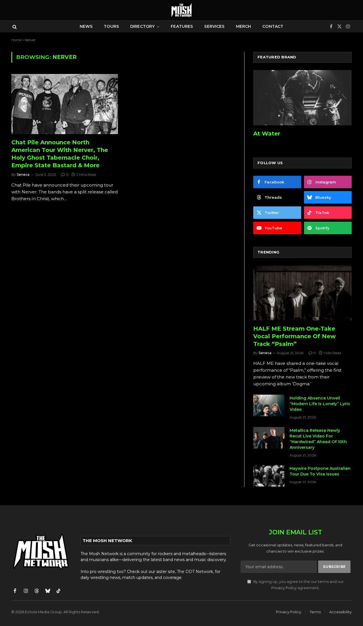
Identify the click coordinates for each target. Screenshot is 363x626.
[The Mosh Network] (181, 10)
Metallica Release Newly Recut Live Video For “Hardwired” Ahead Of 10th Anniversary (318, 439)
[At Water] (302, 97)
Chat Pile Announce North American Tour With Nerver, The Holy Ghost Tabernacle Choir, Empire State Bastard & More (59, 154)
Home (16, 40)
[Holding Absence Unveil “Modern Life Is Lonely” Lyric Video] (268, 405)
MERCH (243, 26)
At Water (266, 133)
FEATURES (182, 26)
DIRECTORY (142, 26)
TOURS (111, 26)
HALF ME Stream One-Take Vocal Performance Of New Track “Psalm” (294, 336)
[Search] (14, 26)
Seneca (23, 174)
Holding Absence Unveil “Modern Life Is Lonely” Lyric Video (320, 404)
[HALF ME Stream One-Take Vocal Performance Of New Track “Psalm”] (302, 292)
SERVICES (214, 26)
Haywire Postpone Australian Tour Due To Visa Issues (320, 471)
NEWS (86, 26)
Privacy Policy (284, 588)
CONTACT (272, 26)
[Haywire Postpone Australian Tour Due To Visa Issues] (268, 476)
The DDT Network (195, 571)
